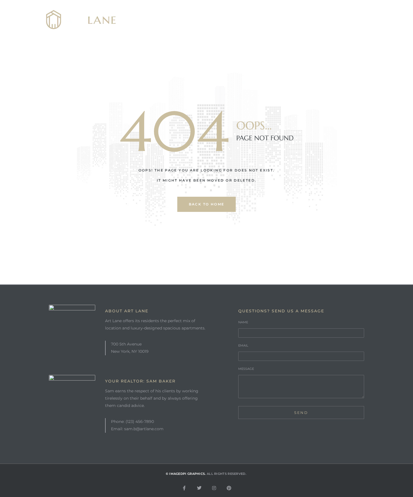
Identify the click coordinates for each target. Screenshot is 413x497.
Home (153, 20)
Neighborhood (239, 20)
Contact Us (334, 20)
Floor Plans (289, 20)
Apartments (190, 20)
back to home (206, 204)
